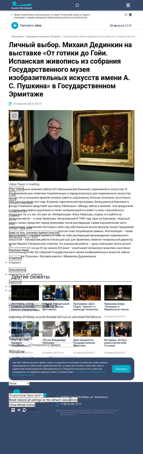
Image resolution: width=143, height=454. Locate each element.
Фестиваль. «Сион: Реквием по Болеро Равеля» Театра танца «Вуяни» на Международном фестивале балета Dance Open (24, 306)
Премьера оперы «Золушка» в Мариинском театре (116, 306)
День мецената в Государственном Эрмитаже (84, 343)
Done (74, 400)
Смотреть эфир (31, 25)
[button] (130, 14)
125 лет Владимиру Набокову (54, 341)
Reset (39, 400)
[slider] (71, 219)
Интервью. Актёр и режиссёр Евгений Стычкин (115, 343)
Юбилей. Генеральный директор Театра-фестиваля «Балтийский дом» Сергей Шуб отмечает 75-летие (55, 306)
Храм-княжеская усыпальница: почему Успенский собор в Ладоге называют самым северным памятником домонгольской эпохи (52, 16)
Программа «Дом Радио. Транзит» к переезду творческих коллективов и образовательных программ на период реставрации (86, 306)
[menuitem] (71, 286)
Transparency (40, 331)
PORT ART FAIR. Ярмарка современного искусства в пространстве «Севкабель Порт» (22, 343)
